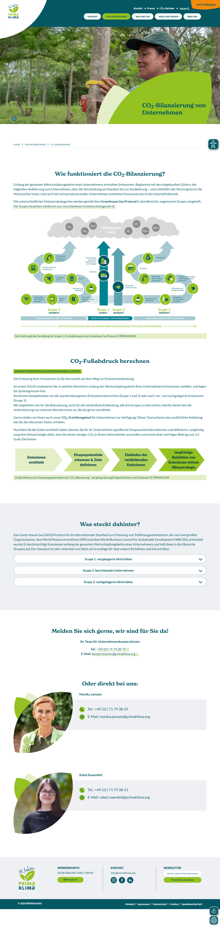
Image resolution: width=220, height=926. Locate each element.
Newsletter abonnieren (182, 879)
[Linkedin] (130, 880)
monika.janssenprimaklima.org (125, 716)
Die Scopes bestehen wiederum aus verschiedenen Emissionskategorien (62, 206)
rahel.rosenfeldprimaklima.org (125, 797)
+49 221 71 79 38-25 (111, 709)
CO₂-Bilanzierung (60, 144)
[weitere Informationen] (14, 119)
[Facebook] (122, 880)
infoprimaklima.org (123, 872)
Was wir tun (143, 16)
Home (16, 144)
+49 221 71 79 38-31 (111, 790)
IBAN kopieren (70, 879)
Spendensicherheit (192, 904)
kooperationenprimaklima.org (113, 654)
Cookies (174, 904)
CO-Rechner (167, 8)
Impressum (144, 904)
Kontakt (138, 8)
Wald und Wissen (168, 16)
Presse (151, 8)
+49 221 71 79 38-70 (111, 649)
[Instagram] (114, 880)
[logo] (9, 9)
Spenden (92, 16)
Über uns (192, 16)
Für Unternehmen (116, 16)
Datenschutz (160, 904)
